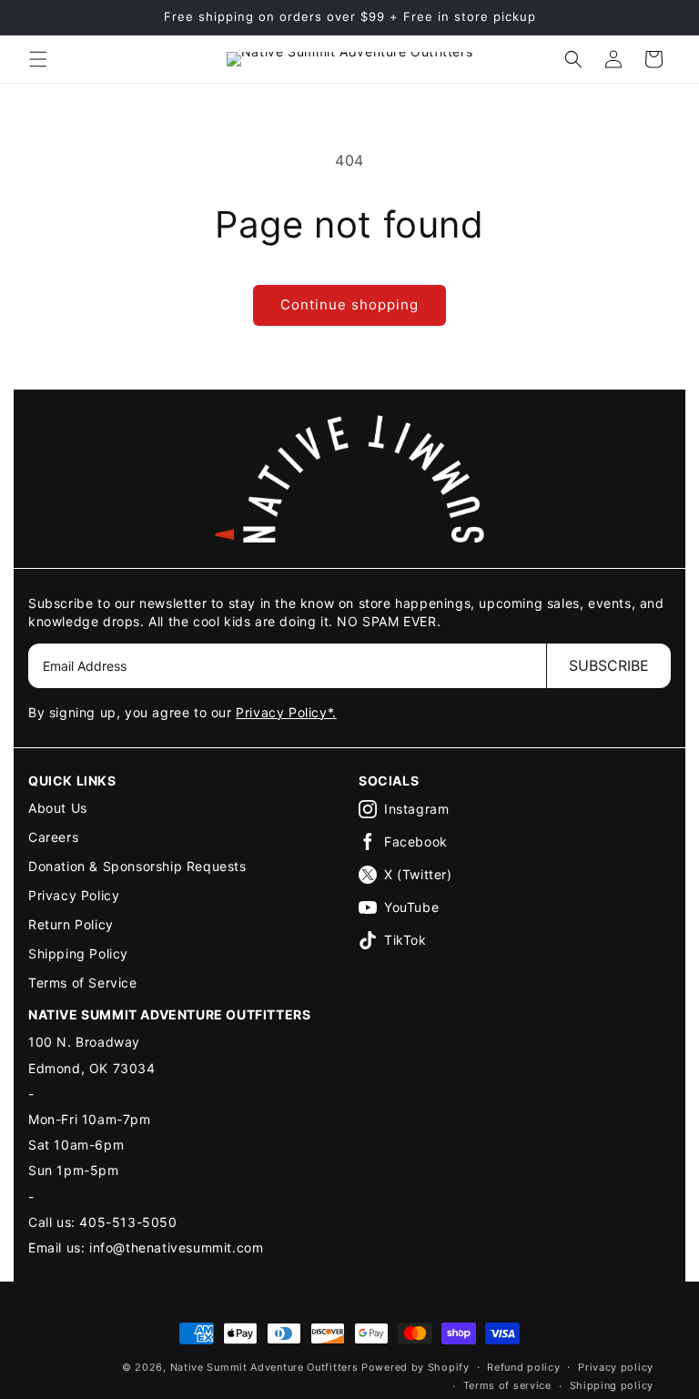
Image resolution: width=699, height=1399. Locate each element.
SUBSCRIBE (609, 665)
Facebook (416, 841)
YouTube (411, 907)
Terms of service (507, 1385)
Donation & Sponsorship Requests (137, 866)
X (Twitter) (418, 874)
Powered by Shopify (415, 1367)
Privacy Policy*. (286, 712)
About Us (57, 808)
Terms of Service (82, 982)
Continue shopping (349, 304)
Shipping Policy (78, 953)
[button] (38, 59)
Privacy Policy (73, 895)
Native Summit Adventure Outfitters (264, 1367)
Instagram (416, 808)
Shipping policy (612, 1385)
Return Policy (71, 924)
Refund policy (523, 1367)
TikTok (405, 940)
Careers (53, 837)
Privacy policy (615, 1367)
